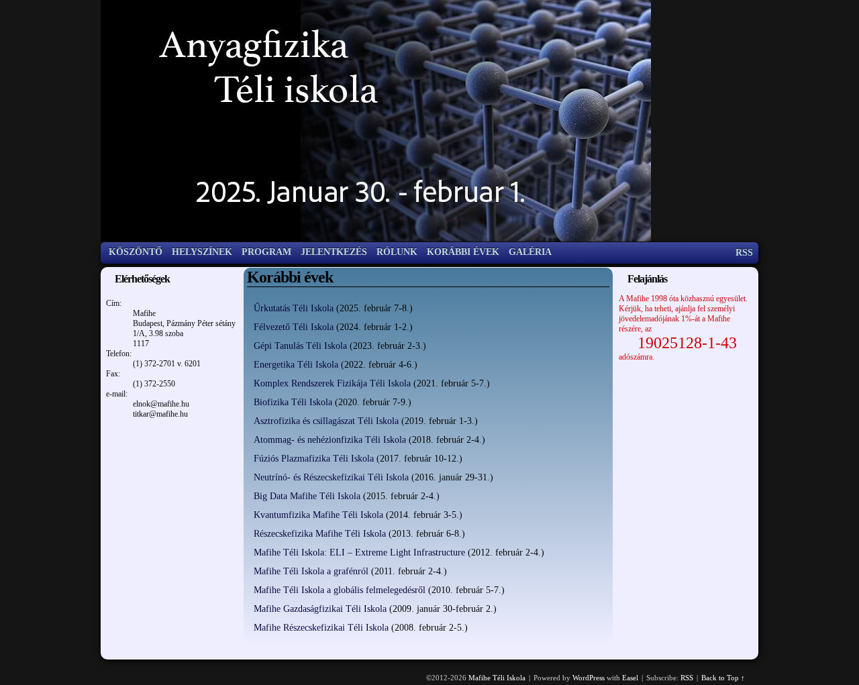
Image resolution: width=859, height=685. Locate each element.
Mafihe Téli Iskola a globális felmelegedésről (339, 590)
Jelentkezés (334, 252)
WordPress (588, 678)
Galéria (530, 252)
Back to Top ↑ (723, 678)
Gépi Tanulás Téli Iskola (300, 346)
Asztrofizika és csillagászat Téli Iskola (326, 421)
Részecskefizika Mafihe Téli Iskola (320, 534)
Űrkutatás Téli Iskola (294, 308)
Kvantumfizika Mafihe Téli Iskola (318, 515)
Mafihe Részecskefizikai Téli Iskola (321, 628)
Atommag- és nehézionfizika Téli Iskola (330, 440)
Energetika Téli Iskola (296, 365)
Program (266, 252)
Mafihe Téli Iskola (496, 678)
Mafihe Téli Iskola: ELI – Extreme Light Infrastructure (359, 552)
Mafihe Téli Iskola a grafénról (311, 571)
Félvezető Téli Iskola (294, 327)
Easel (630, 678)
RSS (744, 253)
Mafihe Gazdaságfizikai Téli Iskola (320, 609)
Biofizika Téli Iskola (293, 402)
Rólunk (396, 252)
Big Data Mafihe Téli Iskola (307, 496)
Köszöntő (135, 252)
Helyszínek (202, 252)
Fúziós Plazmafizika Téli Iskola (314, 459)
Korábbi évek (463, 252)
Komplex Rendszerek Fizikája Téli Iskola (332, 383)
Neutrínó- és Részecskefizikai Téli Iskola (331, 477)
